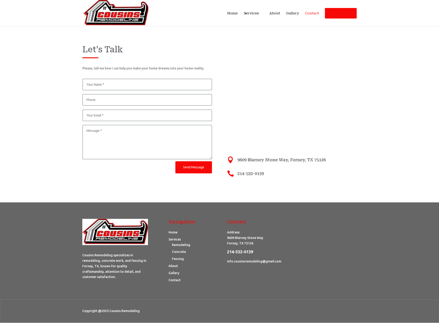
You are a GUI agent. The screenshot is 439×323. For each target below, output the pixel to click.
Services (251, 13)
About (274, 13)
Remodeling (181, 245)
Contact (312, 13)
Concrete (179, 252)
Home (232, 13)
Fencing (178, 259)
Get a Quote (340, 13)
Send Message (193, 167)
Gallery (292, 13)
